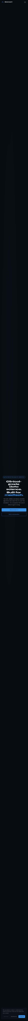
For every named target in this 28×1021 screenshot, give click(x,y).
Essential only (14, 1016)
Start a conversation (14, 514)
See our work (13, 509)
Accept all (22, 1016)
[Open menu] (25, 2)
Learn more (6, 1016)
